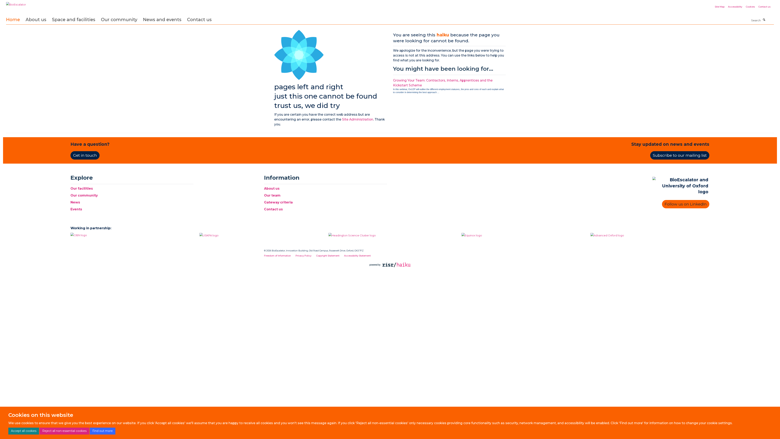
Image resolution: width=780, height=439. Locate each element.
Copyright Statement (327, 255)
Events (76, 209)
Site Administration (357, 119)
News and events (162, 19)
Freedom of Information (277, 255)
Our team (272, 195)
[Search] (764, 20)
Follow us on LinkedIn (686, 204)
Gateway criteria (278, 202)
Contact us (764, 6)
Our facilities (81, 188)
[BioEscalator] (16, 3)
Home (13, 19)
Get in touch (85, 155)
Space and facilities (73, 19)
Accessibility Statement (357, 255)
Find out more (102, 431)
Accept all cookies (23, 431)
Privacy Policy (303, 255)
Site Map (720, 6)
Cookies (750, 6)
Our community (119, 19)
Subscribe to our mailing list (680, 155)
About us (36, 19)
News (75, 202)
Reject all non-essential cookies (64, 431)
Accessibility (735, 6)
